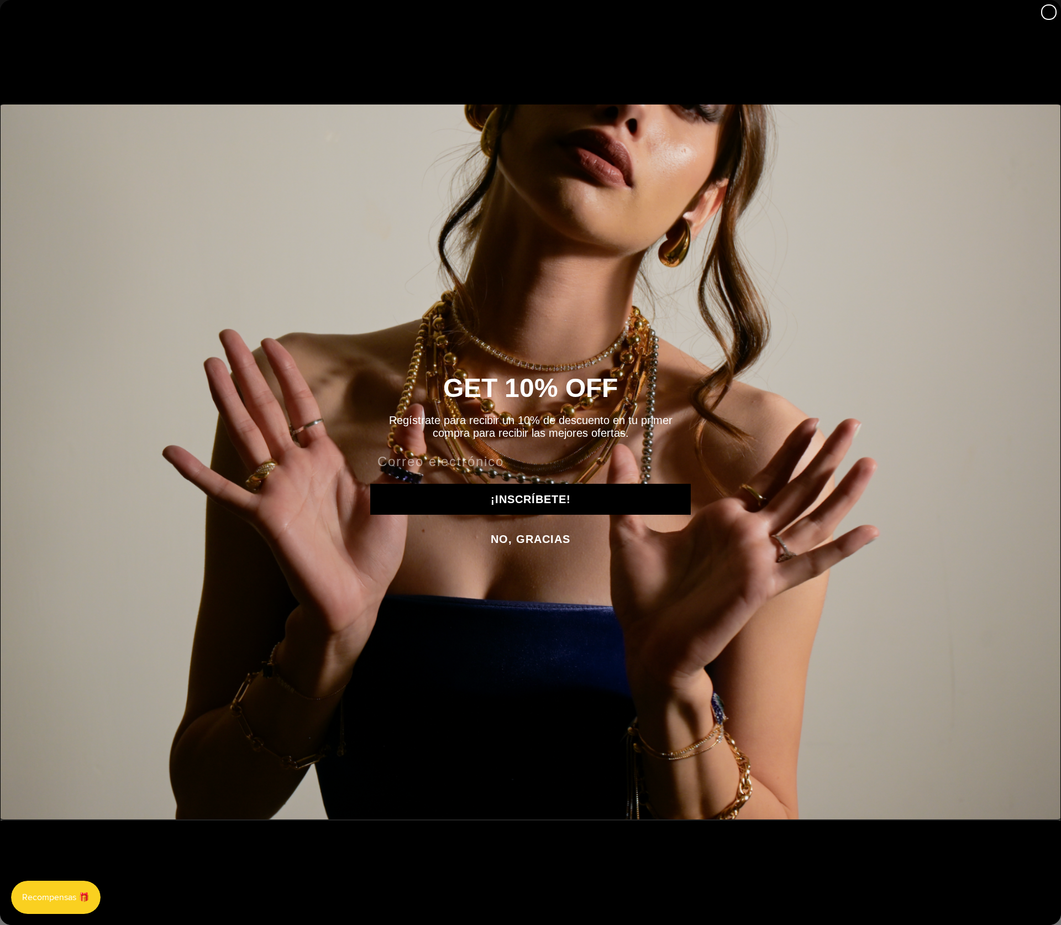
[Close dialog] (1048, 12)
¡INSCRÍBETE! (531, 499)
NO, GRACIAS (530, 539)
